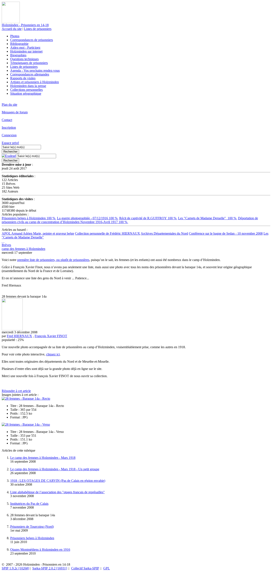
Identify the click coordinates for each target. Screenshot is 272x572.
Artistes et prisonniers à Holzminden (34, 82)
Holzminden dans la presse (28, 86)
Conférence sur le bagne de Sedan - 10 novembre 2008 (226, 233)
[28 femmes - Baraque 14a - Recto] (26, 398)
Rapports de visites (22, 78)
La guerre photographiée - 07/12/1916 (87, 218)
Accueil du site (12, 29)
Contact (7, 120)
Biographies (18, 55)
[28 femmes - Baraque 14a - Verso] (26, 424)
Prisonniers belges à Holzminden (29, 218)
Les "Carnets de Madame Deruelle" (207, 218)
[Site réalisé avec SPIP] (3, 241)
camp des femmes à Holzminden (23, 249)
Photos (14, 36)
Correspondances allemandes (29, 74)
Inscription (9, 127)
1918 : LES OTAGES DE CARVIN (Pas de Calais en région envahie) (57, 480)
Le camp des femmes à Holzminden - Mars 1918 (42, 457)
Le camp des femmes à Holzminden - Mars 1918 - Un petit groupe (54, 469)
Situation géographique (25, 93)
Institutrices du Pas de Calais (29, 503)
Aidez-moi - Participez (25, 47)
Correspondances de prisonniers (31, 40)
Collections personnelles (26, 89)
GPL (106, 568)
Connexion (9, 135)
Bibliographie (19, 44)
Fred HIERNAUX (19, 336)
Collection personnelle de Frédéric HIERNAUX (107, 233)
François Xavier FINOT (51, 336)
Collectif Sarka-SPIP (85, 568)
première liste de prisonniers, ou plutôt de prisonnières (53, 260)
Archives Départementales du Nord (164, 233)
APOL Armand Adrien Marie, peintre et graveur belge (38, 233)
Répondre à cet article (16, 391)
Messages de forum (15, 112)
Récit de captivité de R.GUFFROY (148, 218)
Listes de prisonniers (37, 29)
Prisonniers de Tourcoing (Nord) (32, 526)
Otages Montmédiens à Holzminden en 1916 (40, 549)
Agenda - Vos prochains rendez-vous (35, 70)
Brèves (6, 245)
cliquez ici (53, 354)
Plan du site (9, 104)
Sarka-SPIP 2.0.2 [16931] (49, 568)
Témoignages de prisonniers (29, 63)
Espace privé (10, 143)
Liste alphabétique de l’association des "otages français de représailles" (57, 492)
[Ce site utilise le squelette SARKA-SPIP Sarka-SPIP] (2, 241)
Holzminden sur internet (26, 51)
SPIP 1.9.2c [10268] (15, 568)
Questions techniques (24, 59)
